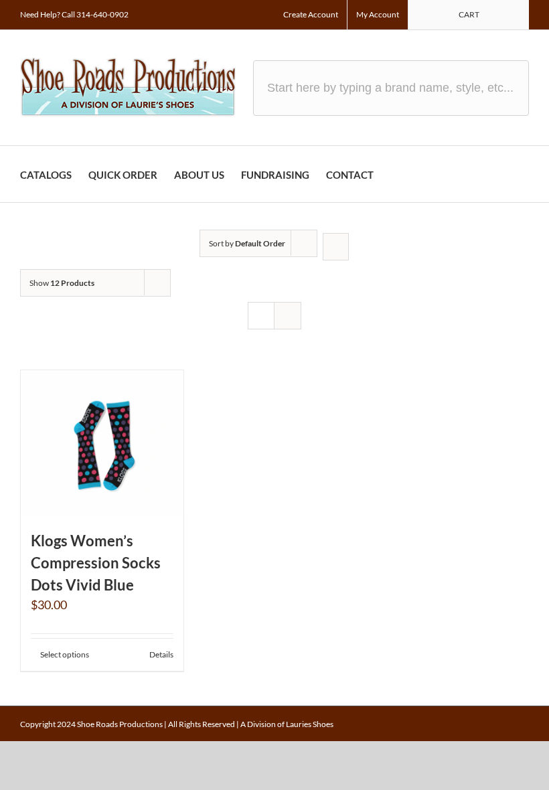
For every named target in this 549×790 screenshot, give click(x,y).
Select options (64, 654)
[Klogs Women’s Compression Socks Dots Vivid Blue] (102, 443)
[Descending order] (336, 246)
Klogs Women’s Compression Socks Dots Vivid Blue (96, 563)
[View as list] (287, 316)
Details (161, 654)
